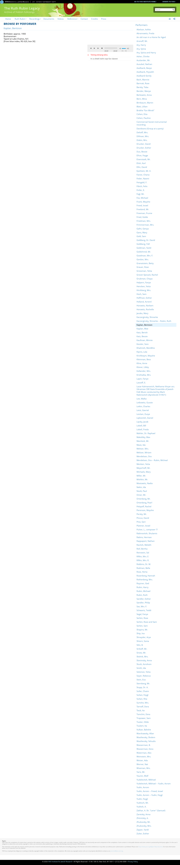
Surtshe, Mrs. (143, 702)
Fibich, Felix (142, 186)
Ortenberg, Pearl (144, 502)
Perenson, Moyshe (145, 510)
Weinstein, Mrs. (144, 756)
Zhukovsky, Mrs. (144, 825)
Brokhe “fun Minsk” (145, 110)
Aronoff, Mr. (142, 41)
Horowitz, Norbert (145, 305)
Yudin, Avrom (143, 787)
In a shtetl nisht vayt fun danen (104, 59)
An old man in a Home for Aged (151, 37)
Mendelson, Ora (144, 456)
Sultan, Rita (142, 698)
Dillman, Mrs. (143, 136)
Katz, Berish (142, 332)
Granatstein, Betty (145, 263)
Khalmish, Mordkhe (146, 348)
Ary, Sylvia (141, 48)
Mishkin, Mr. (142, 479)
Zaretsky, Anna (143, 814)
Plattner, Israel (143, 525)
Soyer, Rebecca (144, 675)
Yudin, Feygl (142, 798)
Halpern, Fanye (144, 282)
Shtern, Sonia (143, 641)
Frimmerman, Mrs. (145, 224)
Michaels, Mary (144, 471)
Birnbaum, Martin (145, 102)
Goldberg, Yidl (143, 244)
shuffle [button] (125, 51)
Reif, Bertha (142, 548)
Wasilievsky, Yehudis (146, 741)
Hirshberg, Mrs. (144, 290)
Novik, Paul (142, 491)
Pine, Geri (141, 521)
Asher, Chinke (143, 56)
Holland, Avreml (144, 301)
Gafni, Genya (143, 228)
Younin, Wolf (142, 775)
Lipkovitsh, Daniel (145, 417)
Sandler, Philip (143, 602)
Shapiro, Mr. (142, 629)
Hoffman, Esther (144, 297)
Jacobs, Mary (142, 313)
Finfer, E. (141, 190)
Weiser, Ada (142, 760)
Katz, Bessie (142, 336)
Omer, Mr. (141, 494)
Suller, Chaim (143, 691)
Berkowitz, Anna (144, 95)
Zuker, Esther (143, 833)
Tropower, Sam (144, 718)
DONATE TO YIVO (168, 2)
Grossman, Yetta (144, 270)
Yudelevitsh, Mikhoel (146, 779)
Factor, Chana (143, 174)
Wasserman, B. (143, 745)
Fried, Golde (142, 217)
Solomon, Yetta (144, 671)
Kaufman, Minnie (145, 340)
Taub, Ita (141, 710)
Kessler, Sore (143, 344)
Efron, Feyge (142, 155)
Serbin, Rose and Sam (147, 621)
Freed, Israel (142, 205)
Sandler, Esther (144, 598)
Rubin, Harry (142, 587)
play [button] (94, 48)
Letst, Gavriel (143, 410)
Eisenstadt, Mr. (144, 159)
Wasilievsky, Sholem (146, 737)
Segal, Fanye (142, 614)
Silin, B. (140, 645)
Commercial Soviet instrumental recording (152, 123)
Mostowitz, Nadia (145, 483)
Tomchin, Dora (143, 714)
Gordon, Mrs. (143, 259)
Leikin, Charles (143, 406)
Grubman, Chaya (144, 278)
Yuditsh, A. (141, 806)
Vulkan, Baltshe (144, 729)
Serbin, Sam (142, 625)
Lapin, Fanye (142, 378)
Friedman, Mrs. (144, 220)
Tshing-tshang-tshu (99, 55)
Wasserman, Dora (145, 748)
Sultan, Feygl (142, 695)
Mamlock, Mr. (143, 441)
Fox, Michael (142, 197)
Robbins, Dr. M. (144, 564)
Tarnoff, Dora (143, 706)
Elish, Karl (141, 163)
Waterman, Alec (144, 752)
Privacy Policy (133, 862)
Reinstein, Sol (143, 552)
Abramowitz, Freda (145, 33)
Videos (61, 18)
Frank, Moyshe (143, 201)
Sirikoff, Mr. (142, 648)
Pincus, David (143, 518)
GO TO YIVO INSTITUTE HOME (145, 2)
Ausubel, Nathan (144, 64)
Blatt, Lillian (142, 106)
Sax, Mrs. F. (142, 606)
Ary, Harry (141, 45)
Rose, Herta (142, 571)
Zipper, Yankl (143, 829)
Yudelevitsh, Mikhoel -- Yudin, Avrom (154, 783)
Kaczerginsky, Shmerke (147, 317)
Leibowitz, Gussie (145, 402)
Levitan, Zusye (143, 414)
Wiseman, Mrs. (143, 768)
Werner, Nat (142, 764)
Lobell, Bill (141, 425)
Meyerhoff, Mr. (143, 468)
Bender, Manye (144, 91)
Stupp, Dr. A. (142, 687)
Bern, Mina (142, 98)
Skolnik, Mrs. (142, 656)
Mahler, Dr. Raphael (146, 433)
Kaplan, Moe (142, 328)
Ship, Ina (141, 633)
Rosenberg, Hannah (146, 575)
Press (103, 18)
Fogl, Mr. (140, 194)
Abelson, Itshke (144, 29)
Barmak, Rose (143, 83)
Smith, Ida (141, 668)
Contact (84, 18)
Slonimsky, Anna (144, 660)
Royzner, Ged (143, 583)
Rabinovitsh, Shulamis (147, 533)
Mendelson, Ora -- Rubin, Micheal (152, 460)
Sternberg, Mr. (143, 683)
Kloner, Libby (143, 367)
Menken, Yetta (143, 464)
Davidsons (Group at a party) (150, 128)
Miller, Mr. (141, 475)
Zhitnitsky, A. (142, 818)
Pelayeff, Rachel (144, 506)
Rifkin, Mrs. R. (143, 560)
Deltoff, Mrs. (142, 132)
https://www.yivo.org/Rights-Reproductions (150, 847)
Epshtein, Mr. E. (144, 170)
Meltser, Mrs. (143, 448)
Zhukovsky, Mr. (144, 822)
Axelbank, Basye (144, 68)
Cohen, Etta (142, 114)
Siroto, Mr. (141, 652)
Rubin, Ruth (142, 595)
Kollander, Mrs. (144, 371)
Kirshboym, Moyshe (146, 355)
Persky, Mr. (142, 514)
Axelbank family (144, 75)
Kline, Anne (142, 363)
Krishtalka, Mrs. (144, 374)
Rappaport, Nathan (146, 541)
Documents (48, 18)
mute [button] (120, 48)
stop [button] (102, 48)
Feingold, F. (142, 182)
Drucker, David (144, 143)
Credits (94, 18)
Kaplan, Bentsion (144, 324)
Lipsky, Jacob (142, 421)
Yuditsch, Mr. (143, 802)
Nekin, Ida (141, 487)
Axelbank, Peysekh (145, 71)
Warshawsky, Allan (145, 733)
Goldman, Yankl (144, 247)
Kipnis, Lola (142, 351)
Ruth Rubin (20, 18)
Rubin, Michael (143, 591)
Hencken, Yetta (144, 286)
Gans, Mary (142, 232)
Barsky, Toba (142, 87)
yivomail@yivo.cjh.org (116, 851)
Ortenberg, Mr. (144, 498)
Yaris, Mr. (141, 772)
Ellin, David (142, 167)
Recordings (34, 18)
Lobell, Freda (143, 429)
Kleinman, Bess (144, 359)
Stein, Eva (141, 679)
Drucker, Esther (144, 147)
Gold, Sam (141, 236)
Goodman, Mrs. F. (145, 255)
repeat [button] (122, 51)
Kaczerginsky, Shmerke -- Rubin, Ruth (154, 321)
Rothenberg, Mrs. (145, 579)
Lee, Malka (142, 398)
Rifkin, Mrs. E (143, 556)
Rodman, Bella (143, 568)
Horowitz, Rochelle (145, 309)
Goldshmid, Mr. (144, 251)
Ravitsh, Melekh (144, 544)
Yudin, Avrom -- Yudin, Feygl (149, 795)
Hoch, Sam (141, 294)
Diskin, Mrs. (142, 140)
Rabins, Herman (144, 537)
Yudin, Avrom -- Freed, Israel (150, 791)
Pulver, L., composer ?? (147, 529)
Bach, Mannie (143, 79)
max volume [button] (128, 48)
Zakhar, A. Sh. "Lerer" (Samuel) (151, 810)
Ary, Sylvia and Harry (146, 52)
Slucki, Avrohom (144, 664)
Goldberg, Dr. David (146, 240)
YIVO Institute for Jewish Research (60, 862)
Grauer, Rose (143, 267)
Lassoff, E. (141, 382)
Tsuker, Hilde (143, 722)
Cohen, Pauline (144, 118)
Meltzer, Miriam (144, 452)
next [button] (98, 48)
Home (8, 18)
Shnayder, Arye (144, 637)
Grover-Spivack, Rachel (147, 274)
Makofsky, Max (143, 437)
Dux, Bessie (142, 151)
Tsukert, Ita (142, 725)
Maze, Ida (141, 444)
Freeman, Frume (144, 213)
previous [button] (90, 48)
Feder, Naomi (143, 178)
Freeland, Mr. (143, 209)
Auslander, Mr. (143, 60)
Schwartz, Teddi (144, 610)
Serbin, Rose (142, 618)
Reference (72, 18)
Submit (174, 10)
